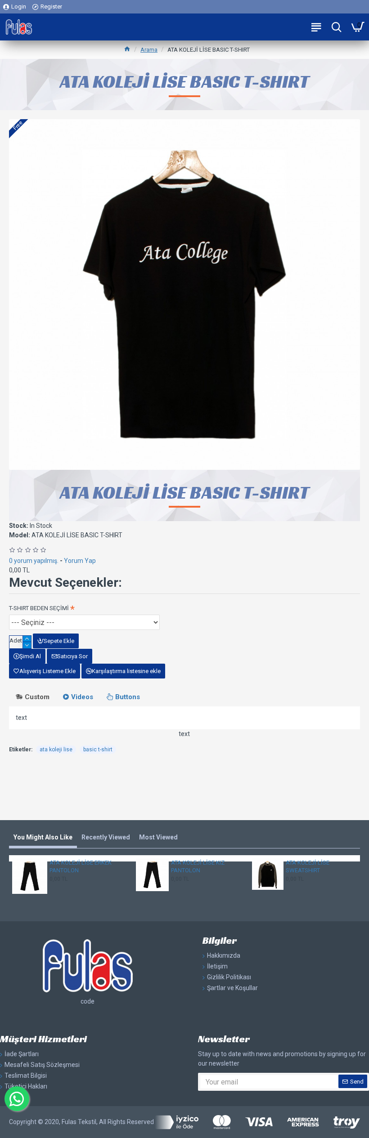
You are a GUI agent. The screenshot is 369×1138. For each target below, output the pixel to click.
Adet (15, 640)
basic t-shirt (97, 749)
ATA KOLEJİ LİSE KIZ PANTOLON (198, 866)
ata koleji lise (56, 749)
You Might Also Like (43, 837)
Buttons (127, 697)
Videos (82, 697)
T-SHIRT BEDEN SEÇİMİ (39, 608)
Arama (149, 49)
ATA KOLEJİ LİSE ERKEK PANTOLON (81, 866)
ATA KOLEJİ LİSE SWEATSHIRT (307, 866)
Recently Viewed (105, 837)
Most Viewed (158, 837)
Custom (37, 697)
